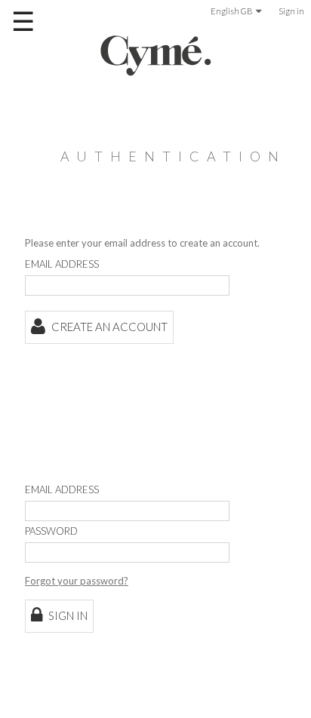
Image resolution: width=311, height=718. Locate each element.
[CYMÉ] (155, 55)
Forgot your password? (76, 581)
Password (51, 531)
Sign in (291, 11)
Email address (62, 264)
